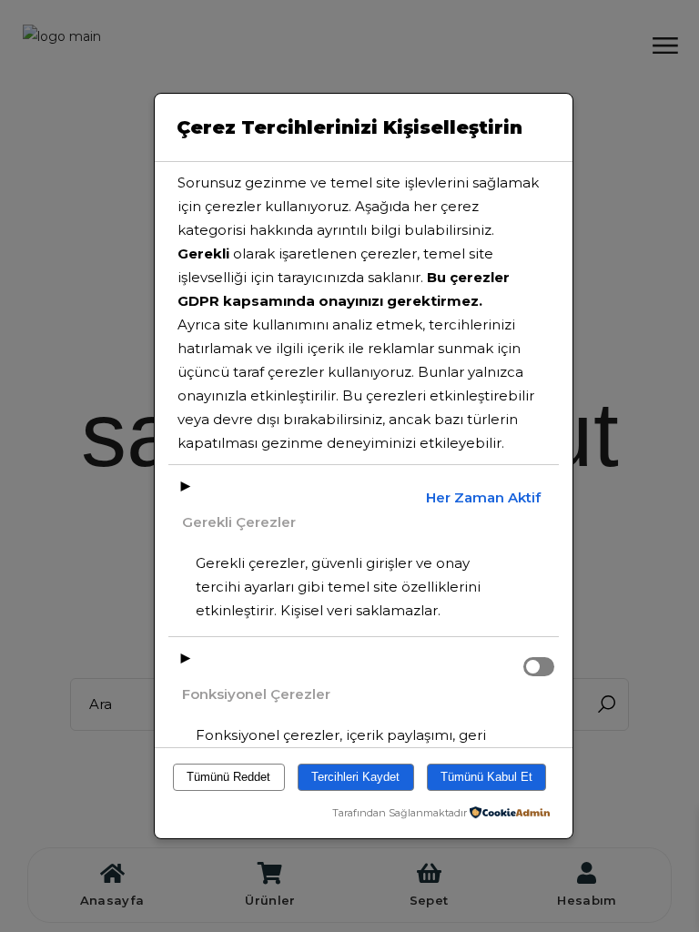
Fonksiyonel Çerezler (256, 694)
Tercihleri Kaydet (355, 777)
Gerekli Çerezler (239, 522)
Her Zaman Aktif (483, 497)
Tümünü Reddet (228, 777)
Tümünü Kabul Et (486, 777)
